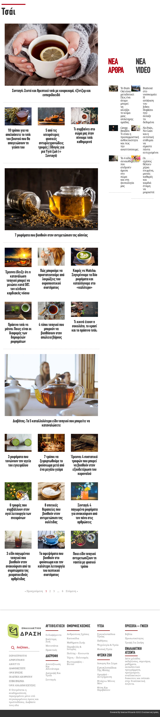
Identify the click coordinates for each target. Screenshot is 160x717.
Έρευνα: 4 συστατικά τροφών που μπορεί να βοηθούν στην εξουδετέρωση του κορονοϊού (84, 465)
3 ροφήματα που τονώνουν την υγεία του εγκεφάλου (18, 461)
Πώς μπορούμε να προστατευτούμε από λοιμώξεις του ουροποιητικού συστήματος (51, 279)
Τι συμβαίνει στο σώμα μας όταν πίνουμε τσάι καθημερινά (84, 135)
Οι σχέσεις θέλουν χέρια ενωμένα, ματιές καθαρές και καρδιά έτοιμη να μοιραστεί (148, 175)
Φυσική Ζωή (104, 655)
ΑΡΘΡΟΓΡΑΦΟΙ (16, 659)
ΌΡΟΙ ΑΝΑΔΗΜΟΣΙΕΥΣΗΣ (22, 685)
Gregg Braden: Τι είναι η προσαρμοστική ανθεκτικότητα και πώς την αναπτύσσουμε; (129, 138)
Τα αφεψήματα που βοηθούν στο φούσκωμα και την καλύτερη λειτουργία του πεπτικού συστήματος (51, 564)
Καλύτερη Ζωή (51, 640)
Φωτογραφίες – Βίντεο (75, 663)
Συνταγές (51, 679)
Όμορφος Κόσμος (78, 626)
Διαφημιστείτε (17, 668)
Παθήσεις (102, 640)
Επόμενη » (72, 591)
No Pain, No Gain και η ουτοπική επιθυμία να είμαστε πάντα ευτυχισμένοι (150, 140)
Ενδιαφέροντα (53, 634)
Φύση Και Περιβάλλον (103, 688)
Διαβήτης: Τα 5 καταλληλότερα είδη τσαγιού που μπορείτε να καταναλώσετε (51, 423)
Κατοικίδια (73, 638)
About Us (14, 664)
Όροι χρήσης (16, 672)
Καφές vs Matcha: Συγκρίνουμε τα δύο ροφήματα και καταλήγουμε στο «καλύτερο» (84, 279)
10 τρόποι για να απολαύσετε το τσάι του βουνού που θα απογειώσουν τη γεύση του (18, 139)
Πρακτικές (51, 649)
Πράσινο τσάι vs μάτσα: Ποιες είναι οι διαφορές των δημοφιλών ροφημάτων (18, 333)
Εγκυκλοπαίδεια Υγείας (106, 635)
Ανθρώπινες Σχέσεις (78, 634)
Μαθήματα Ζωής (76, 642)
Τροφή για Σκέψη (134, 642)
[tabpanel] (131, 140)
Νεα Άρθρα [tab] (116, 66)
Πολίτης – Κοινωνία (78, 653)
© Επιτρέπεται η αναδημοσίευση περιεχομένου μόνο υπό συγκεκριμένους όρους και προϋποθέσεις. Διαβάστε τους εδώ (24, 697)
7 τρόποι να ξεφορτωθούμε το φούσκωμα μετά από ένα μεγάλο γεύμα (51, 463)
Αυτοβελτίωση (55, 626)
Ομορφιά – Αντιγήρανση (104, 675)
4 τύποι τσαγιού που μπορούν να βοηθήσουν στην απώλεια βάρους (51, 331)
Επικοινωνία (16, 681)
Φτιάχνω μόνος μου (106, 682)
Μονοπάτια (52, 645)
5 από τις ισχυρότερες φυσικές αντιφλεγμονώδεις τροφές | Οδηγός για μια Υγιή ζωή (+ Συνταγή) (51, 143)
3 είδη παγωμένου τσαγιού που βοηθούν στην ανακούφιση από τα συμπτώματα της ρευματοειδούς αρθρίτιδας (18, 566)
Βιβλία (128, 634)
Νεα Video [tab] (143, 66)
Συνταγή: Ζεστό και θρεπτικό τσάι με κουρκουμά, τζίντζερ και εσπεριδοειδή (51, 93)
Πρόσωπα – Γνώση (136, 626)
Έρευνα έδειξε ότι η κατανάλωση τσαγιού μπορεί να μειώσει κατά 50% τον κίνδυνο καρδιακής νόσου (18, 282)
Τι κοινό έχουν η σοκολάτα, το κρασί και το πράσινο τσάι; (84, 326)
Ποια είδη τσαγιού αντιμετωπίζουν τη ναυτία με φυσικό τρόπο (84, 560)
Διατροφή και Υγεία (53, 674)
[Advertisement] (131, 30)
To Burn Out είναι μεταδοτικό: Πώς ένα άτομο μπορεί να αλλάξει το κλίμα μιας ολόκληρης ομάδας (127, 105)
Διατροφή (52, 656)
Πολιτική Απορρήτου (20, 676)
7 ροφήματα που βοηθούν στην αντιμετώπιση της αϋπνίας (51, 235)
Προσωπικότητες (134, 638)
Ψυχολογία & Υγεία (107, 644)
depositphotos (18, 655)
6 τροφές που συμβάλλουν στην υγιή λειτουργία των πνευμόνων (18, 511)
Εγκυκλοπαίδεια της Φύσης (106, 669)
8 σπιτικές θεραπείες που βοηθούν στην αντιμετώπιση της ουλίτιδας (51, 513)
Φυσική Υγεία (104, 649)
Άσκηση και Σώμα (107, 663)
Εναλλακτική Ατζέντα (133, 651)
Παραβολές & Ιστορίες (74, 648)
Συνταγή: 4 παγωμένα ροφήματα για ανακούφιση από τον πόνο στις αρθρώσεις (84, 513)
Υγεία (100, 626)
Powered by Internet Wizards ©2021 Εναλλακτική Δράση (134, 712)
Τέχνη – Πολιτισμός (77, 657)
